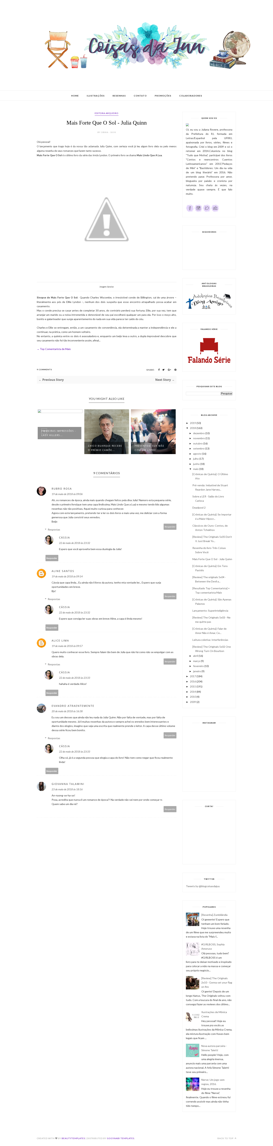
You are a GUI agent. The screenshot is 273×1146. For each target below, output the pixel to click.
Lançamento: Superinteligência (210, 610)
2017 (193, 676)
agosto (197, 453)
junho (196, 463)
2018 (193, 428)
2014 (193, 691)
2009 (193, 701)
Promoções (163, 95)
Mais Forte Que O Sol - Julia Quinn (212, 559)
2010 (193, 696)
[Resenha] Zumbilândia (214, 914)
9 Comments (44, 369)
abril (195, 655)
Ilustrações (96, 95)
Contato (140, 95)
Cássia (64, 537)
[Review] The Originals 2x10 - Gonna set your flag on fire (216, 982)
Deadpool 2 (199, 507)
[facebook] (190, 211)
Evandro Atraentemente (73, 706)
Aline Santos (63, 571)
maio (196, 468)
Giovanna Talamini (68, 784)
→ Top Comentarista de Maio (54, 349)
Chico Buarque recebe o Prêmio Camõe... (105, 448)
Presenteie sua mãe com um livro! (149, 448)
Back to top (225, 1138)
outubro (198, 443)
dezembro (199, 433)
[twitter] (207, 211)
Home (75, 95)
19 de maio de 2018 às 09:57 (67, 645)
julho (196, 458)
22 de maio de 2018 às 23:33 (74, 677)
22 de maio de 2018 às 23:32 (74, 542)
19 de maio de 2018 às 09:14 (67, 576)
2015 (193, 686)
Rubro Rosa (62, 488)
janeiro (197, 671)
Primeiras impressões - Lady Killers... (58, 433)
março (196, 661)
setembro (198, 448)
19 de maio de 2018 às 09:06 (67, 494)
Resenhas (119, 95)
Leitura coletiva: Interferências (210, 639)
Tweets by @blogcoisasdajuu (203, 886)
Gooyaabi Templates (120, 1138)
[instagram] (198, 211)
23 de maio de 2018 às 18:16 (67, 789)
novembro (199, 438)
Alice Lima (60, 640)
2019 (193, 423)
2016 (193, 681)
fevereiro (198, 666)
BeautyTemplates (73, 1138)
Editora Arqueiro (106, 113)
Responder (170, 526)
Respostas (54, 529)
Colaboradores (190, 95)
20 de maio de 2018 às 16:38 (67, 711)
